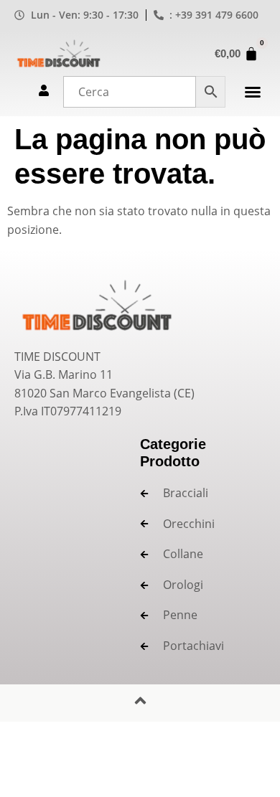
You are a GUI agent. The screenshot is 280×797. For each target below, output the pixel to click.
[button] (253, 92)
